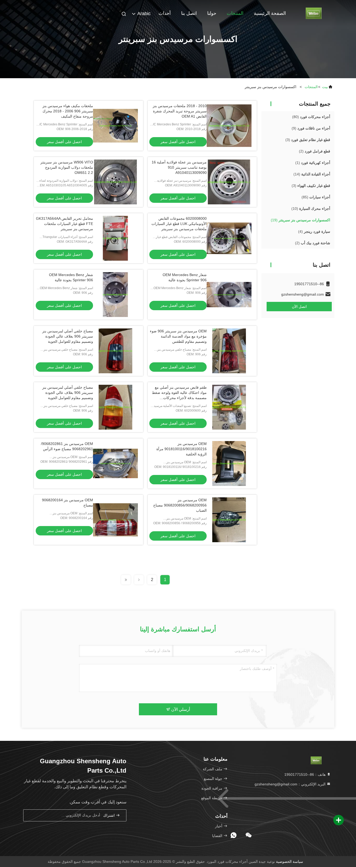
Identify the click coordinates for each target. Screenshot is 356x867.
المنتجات (235, 13)
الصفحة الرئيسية (270, 13)
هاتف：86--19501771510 (305, 774)
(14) (311, 174)
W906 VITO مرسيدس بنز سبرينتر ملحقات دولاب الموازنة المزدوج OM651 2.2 (66, 167)
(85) (316, 197)
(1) (312, 163)
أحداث (164, 13)
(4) (314, 231)
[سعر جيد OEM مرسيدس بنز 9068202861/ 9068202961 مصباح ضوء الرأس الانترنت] (115, 463)
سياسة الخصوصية (289, 861)
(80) (311, 117)
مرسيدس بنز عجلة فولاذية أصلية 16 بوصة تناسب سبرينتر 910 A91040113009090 (179, 167)
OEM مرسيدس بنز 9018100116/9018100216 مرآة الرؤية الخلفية (181, 449)
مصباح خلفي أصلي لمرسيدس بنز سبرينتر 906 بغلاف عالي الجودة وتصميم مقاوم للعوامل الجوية (67, 336)
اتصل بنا (189, 13)
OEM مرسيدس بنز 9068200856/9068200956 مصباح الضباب (180, 505)
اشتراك (109, 815)
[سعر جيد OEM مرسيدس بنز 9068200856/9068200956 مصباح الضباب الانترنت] (229, 519)
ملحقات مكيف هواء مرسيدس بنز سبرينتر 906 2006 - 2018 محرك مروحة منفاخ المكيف (67, 111)
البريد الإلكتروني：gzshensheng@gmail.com (291, 784)
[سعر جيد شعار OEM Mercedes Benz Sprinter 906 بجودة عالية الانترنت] (229, 294)
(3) (307, 140)
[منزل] (313, 13)
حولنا (211, 13)
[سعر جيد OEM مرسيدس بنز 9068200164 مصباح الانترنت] (115, 519)
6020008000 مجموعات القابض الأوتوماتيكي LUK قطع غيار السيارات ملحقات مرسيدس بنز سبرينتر (179, 223)
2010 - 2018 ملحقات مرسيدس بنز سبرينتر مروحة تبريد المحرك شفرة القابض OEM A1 (180, 111)
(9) (311, 128)
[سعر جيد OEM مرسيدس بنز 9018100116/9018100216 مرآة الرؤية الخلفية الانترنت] (229, 463)
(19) (300, 220)
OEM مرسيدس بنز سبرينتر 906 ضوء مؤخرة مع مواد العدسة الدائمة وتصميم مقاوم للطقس (178, 336)
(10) (310, 208)
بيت (325, 87)
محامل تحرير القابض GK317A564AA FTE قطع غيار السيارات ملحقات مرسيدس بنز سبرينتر (64, 223)
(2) (314, 151)
